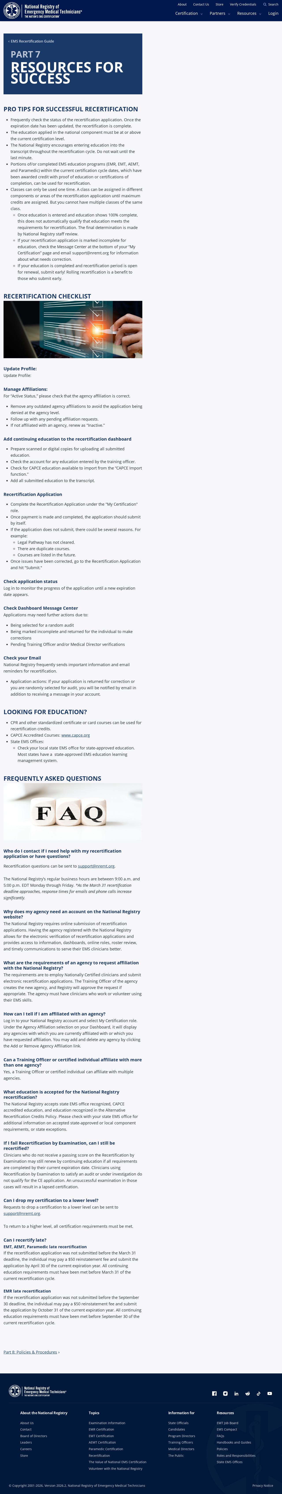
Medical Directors (181, 1449)
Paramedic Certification (106, 1449)
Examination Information (107, 1423)
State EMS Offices (230, 1462)
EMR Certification (101, 1429)
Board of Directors (33, 1436)
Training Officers (180, 1442)
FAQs (220, 1436)
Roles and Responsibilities (236, 1455)
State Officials (178, 1423)
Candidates (176, 1429)
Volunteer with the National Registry (115, 1468)
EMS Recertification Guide (32, 41)
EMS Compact (227, 1429)
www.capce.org (75, 735)
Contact (26, 1429)
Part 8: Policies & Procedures (30, 1352)
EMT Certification (101, 1436)
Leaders (26, 1442)
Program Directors (181, 1436)
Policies (222, 1449)
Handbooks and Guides (234, 1442)
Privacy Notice (262, 1485)
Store (24, 1455)
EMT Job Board (227, 1423)
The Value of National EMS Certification (118, 1462)
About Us (27, 1423)
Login (273, 13)
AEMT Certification (102, 1442)
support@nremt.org (96, 866)
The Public (176, 1455)
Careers (26, 1449)
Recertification (99, 1455)
